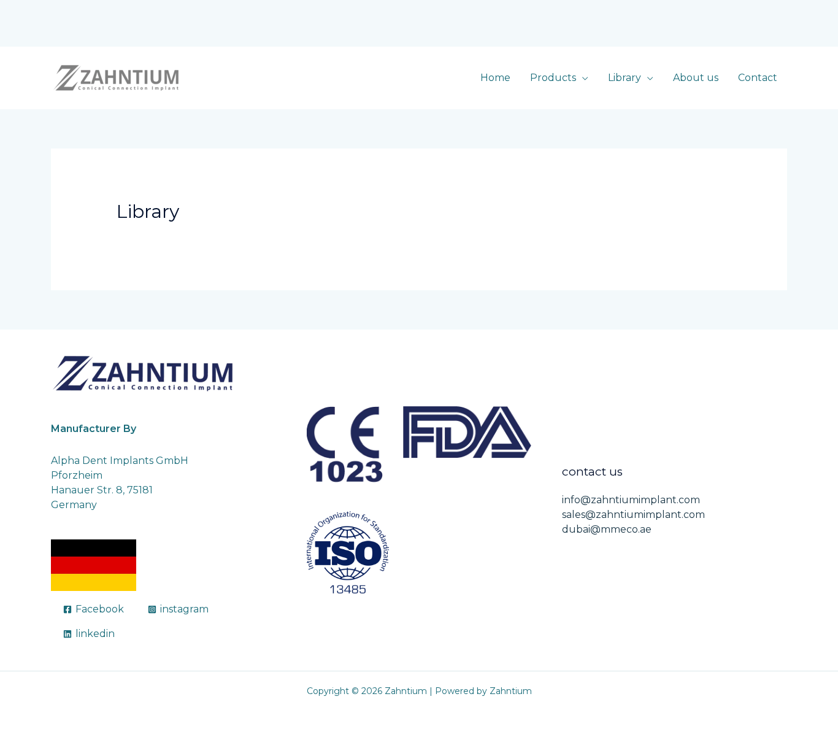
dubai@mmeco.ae (607, 529)
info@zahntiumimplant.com (631, 500)
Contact (757, 77)
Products (553, 77)
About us (695, 77)
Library (624, 77)
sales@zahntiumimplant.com (633, 514)
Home (495, 77)
